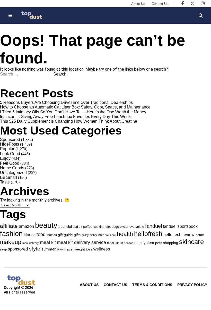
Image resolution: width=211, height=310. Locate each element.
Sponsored (10, 139)
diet (108, 226)
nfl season (126, 243)
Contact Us (160, 4)
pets (158, 243)
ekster (124, 226)
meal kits (113, 243)
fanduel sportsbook (180, 226)
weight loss (83, 249)
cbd (69, 227)
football (52, 235)
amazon (26, 226)
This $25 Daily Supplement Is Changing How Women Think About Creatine (68, 121)
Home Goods (12, 168)
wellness (101, 249)
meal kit (48, 242)
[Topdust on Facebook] (182, 3)
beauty (46, 225)
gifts (77, 235)
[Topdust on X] (192, 3)
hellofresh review (179, 234)
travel (68, 249)
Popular (7, 149)
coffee (87, 227)
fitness (30, 234)
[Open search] (200, 15)
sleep (3, 249)
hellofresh (148, 233)
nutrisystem (144, 242)
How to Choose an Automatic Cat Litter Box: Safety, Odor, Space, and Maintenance (75, 107)
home (200, 235)
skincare (191, 242)
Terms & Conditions (152, 285)
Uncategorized (13, 172)
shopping (170, 243)
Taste (5, 182)
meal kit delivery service (81, 242)
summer (48, 249)
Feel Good (9, 163)
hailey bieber (89, 235)
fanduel (153, 226)
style (34, 249)
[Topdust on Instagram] (203, 3)
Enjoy (5, 158)
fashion (11, 234)
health (125, 234)
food (41, 234)
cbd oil (77, 227)
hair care (110, 235)
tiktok (60, 249)
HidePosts (9, 144)
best (61, 226)
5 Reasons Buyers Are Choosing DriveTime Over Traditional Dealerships (66, 102)
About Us (138, 4)
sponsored (18, 249)
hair (101, 235)
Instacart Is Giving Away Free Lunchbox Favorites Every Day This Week (65, 116)
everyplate (136, 227)
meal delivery (30, 243)
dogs (115, 227)
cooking (98, 227)
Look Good (10, 154)
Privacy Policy (192, 285)
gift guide (65, 235)
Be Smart (8, 177)
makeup (10, 242)
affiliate (9, 226)
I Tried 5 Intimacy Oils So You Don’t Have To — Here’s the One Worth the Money (73, 112)
